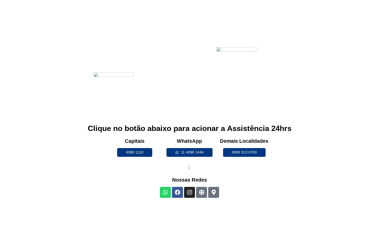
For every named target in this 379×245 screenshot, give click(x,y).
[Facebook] (177, 192)
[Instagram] (189, 192)
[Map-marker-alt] (213, 192)
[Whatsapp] (165, 192)
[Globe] (201, 192)
